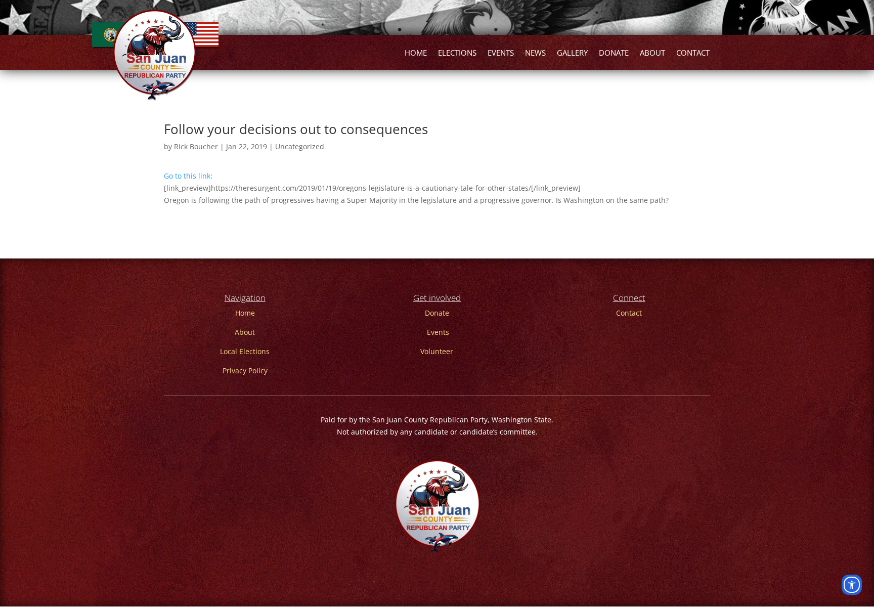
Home (245, 313)
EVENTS (501, 53)
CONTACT (693, 53)
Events (438, 332)
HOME (416, 53)
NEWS (535, 53)
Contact (629, 313)
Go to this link (187, 176)
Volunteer (436, 351)
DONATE (614, 53)
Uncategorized (299, 146)
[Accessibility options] (852, 585)
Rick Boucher (196, 146)
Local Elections (245, 351)
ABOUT (652, 53)
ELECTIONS (457, 53)
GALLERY (572, 53)
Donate (437, 313)
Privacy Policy (245, 370)
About (245, 332)
